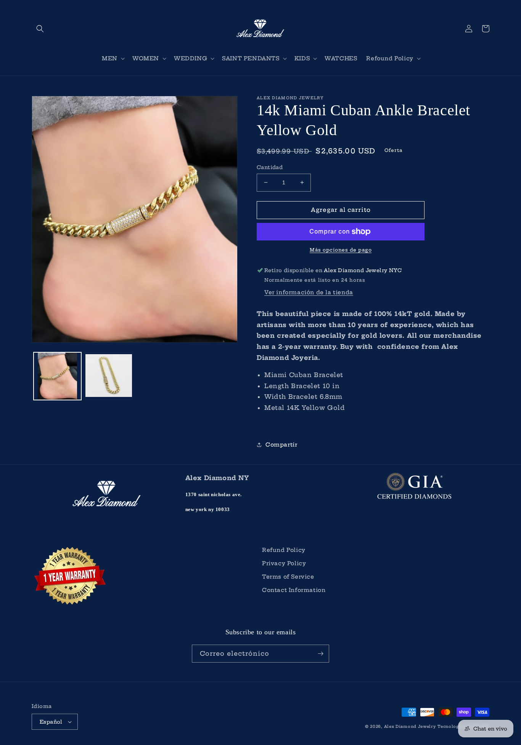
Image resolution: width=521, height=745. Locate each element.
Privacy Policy (284, 563)
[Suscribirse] (320, 654)
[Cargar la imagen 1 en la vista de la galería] (57, 376)
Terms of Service (288, 576)
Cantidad (270, 167)
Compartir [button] (281, 444)
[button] (40, 28)
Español (51, 722)
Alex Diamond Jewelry (410, 726)
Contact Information (293, 590)
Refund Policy (284, 550)
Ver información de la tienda (308, 292)
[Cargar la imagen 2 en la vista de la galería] (109, 376)
